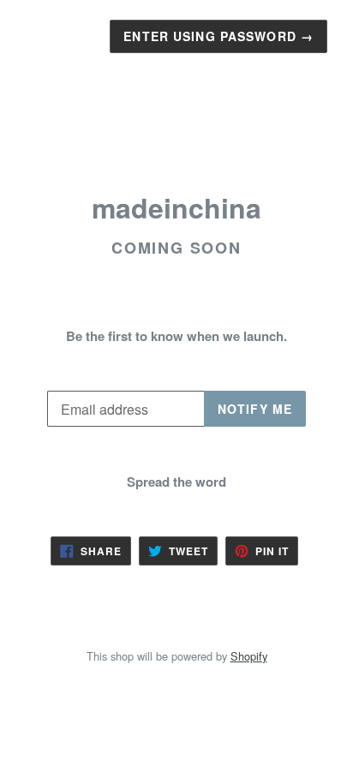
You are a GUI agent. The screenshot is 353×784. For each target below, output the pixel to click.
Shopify (248, 656)
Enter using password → (218, 36)
